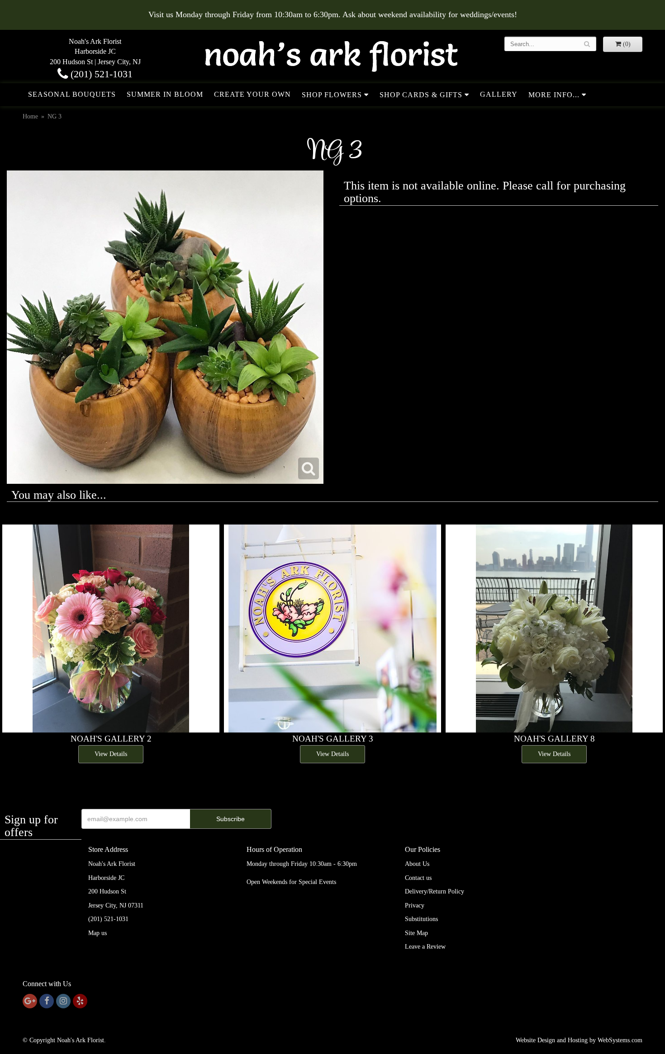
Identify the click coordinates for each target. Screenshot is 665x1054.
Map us (97, 933)
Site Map (416, 933)
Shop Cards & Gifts (421, 95)
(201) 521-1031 (100, 74)
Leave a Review (425, 946)
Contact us (418, 877)
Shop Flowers (332, 95)
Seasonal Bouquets (72, 94)
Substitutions (421, 919)
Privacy (414, 905)
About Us (417, 863)
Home (30, 116)
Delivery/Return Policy (434, 891)
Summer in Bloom (165, 94)
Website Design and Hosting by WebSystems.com (579, 1040)
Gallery (499, 94)
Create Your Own (252, 94)
